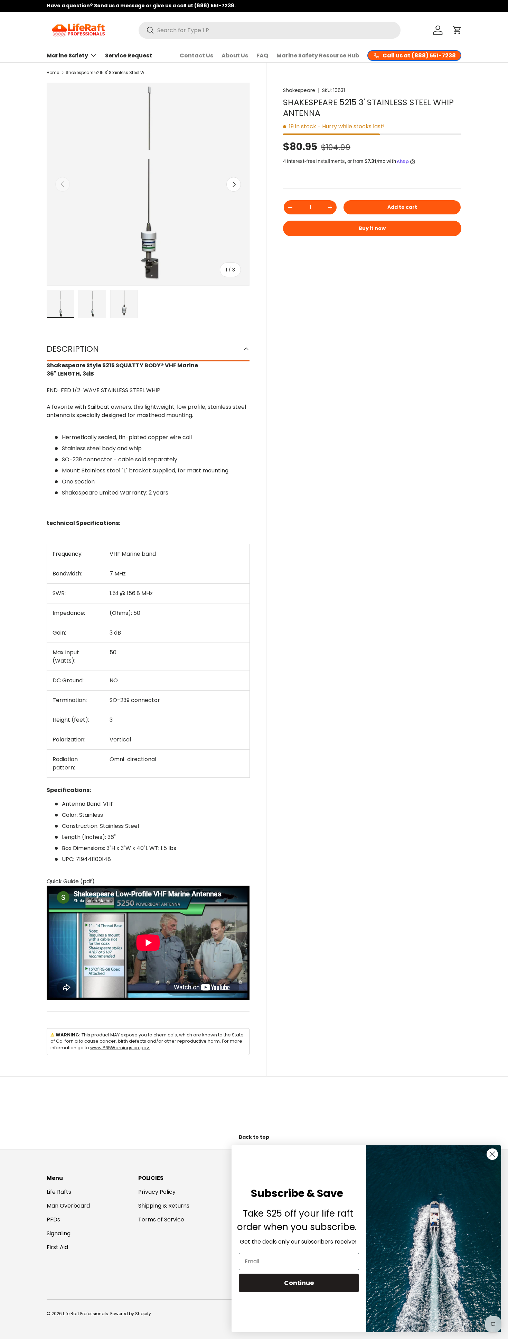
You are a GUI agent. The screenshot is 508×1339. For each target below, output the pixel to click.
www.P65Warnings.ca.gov (120, 1047)
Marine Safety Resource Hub (317, 55)
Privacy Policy (157, 1192)
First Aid (57, 1247)
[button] (457, 30)
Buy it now (372, 228)
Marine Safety (67, 55)
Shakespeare (299, 90)
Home (53, 72)
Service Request (128, 55)
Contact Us (196, 55)
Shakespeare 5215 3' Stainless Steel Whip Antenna (107, 72)
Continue (299, 1282)
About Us (235, 55)
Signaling (58, 1233)
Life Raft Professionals (85, 1314)
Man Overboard (68, 1206)
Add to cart (402, 207)
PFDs (53, 1219)
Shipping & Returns (163, 1206)
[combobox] (270, 30)
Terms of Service (161, 1219)
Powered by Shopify (130, 1314)
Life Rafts (59, 1192)
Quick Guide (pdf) (71, 881)
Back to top (254, 1137)
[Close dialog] (492, 1154)
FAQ (262, 55)
